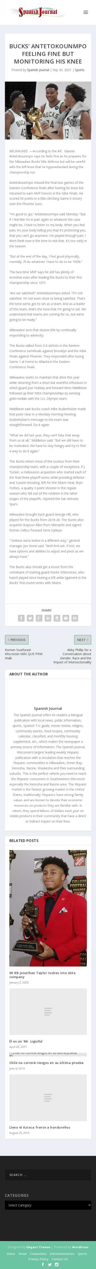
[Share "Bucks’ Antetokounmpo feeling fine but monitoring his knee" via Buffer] (56, 618)
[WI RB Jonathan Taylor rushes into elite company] (48, 908)
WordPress (80, 1247)
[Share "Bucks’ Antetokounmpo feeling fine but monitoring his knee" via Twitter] (30, 618)
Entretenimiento (62, 1254)
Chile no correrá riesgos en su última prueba (46, 1063)
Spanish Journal (38, 70)
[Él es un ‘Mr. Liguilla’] (48, 1011)
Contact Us (60, 1259)
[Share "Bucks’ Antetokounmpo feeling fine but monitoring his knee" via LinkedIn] (48, 618)
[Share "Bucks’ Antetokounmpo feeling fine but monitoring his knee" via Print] (74, 618)
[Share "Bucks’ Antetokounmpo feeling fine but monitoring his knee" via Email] (65, 618)
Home (10, 1254)
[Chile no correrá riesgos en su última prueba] (48, 1054)
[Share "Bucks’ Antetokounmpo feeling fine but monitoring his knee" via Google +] (39, 618)
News (23, 1254)
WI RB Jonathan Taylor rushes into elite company (42, 975)
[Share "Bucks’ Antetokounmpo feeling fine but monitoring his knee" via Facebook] (21, 618)
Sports (79, 70)
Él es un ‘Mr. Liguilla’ (26, 1041)
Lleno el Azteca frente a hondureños (39, 1127)
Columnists (38, 1254)
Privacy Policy (38, 1259)
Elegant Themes (38, 1247)
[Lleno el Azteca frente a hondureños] (48, 1097)
